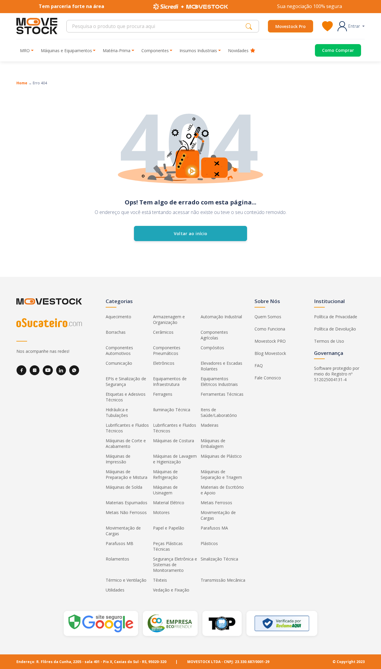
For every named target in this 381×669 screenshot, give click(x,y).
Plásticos (209, 543)
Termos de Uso (329, 341)
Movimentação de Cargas (218, 515)
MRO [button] (25, 50)
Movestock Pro (290, 26)
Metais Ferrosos (216, 502)
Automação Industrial (221, 316)
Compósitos (212, 347)
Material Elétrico (168, 502)
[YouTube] (48, 370)
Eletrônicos (163, 363)
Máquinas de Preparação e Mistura (126, 474)
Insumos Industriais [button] (198, 50)
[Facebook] (21, 370)
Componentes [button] (155, 50)
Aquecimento (118, 316)
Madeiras (209, 425)
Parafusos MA (214, 528)
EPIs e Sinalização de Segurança (126, 381)
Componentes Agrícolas (214, 335)
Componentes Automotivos (119, 350)
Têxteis (160, 580)
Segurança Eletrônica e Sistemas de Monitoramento (175, 564)
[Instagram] (34, 370)
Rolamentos (117, 559)
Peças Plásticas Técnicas (168, 546)
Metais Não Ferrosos (126, 512)
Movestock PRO (270, 341)
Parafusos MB (119, 543)
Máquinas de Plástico (221, 456)
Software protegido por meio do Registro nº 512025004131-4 (336, 373)
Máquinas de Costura (173, 440)
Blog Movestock (270, 353)
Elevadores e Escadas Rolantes (221, 366)
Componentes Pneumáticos (166, 350)
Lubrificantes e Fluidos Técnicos (127, 428)
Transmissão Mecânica (223, 580)
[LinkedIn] (61, 370)
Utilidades (115, 590)
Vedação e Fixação (171, 590)
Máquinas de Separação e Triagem (221, 474)
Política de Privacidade (335, 316)
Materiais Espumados (126, 502)
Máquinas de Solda (124, 487)
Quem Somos (267, 316)
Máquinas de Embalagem (213, 443)
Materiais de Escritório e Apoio (222, 490)
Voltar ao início (190, 233)
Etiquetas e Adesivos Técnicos (126, 397)
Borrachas (116, 332)
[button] (351, 26)
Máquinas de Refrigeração (165, 474)
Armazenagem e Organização (169, 319)
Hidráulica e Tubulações (117, 412)
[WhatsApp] (74, 370)
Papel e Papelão (168, 528)
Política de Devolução (335, 329)
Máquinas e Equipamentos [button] (66, 50)
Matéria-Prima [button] (116, 50)
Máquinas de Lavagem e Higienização (175, 459)
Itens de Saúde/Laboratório (219, 412)
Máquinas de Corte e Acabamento (126, 443)
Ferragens (162, 394)
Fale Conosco (267, 378)
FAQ (258, 365)
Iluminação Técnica (171, 409)
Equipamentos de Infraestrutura (170, 381)
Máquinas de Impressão (118, 459)
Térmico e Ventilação (126, 580)
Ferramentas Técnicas (222, 394)
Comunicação (119, 363)
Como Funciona (269, 329)
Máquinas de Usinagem (165, 490)
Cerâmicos (163, 332)
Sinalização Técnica (219, 559)
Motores (161, 512)
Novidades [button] (238, 50)
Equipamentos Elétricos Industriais (219, 381)
